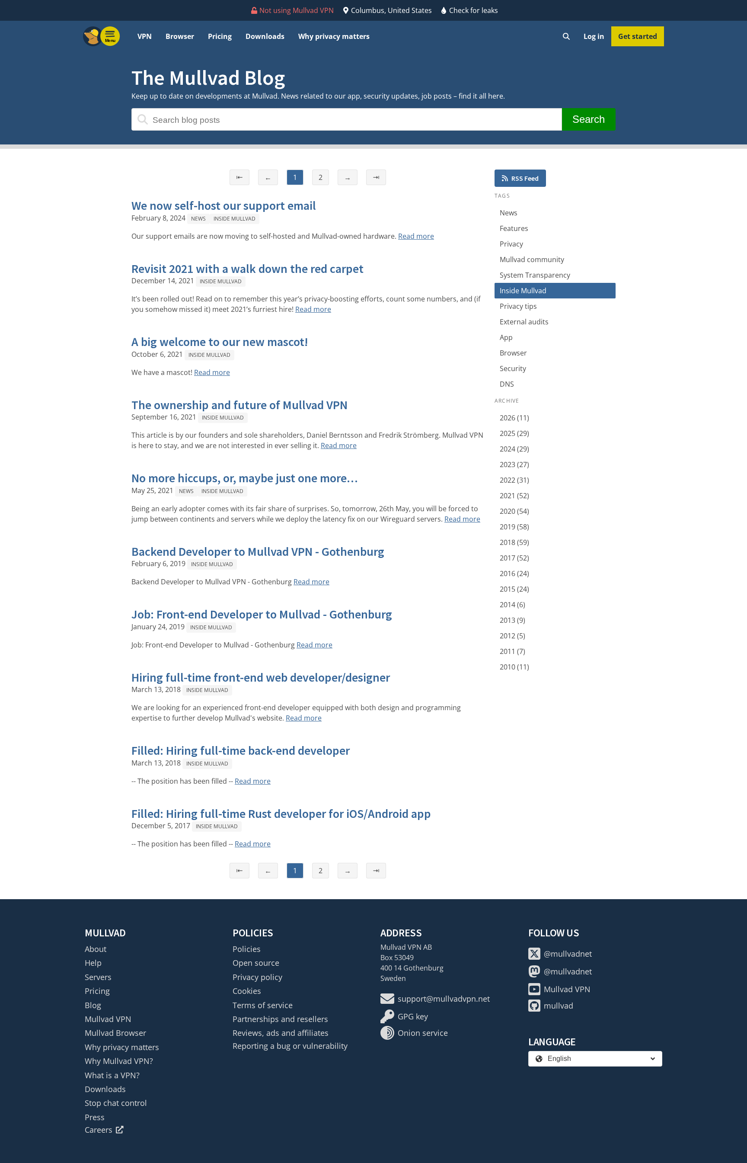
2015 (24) (514, 589)
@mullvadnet (568, 953)
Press (95, 1117)
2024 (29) (514, 449)
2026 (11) (514, 418)
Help (93, 963)
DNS (507, 384)
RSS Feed (525, 178)
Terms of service (263, 1005)
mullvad (558, 1005)
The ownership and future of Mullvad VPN (239, 405)
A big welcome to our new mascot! (219, 341)
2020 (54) (514, 511)
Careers (98, 1130)
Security (513, 368)
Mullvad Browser (115, 1033)
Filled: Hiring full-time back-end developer (240, 750)
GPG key (413, 1016)
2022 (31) (514, 480)
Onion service (423, 1033)
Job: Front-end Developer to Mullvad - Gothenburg (261, 614)
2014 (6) (512, 604)
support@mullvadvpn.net (444, 998)
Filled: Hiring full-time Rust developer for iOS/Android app (281, 813)
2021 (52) (514, 495)
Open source (256, 963)
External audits (524, 322)
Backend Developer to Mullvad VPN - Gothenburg (257, 551)
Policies (247, 949)
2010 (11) (514, 667)
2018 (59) (514, 542)
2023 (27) (514, 464)
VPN (144, 36)
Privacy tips (518, 306)
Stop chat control (116, 1103)
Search (588, 119)
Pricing (220, 36)
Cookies (247, 991)
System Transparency (535, 275)
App (506, 337)
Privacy (511, 244)
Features (514, 228)
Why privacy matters (334, 36)
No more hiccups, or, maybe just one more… (244, 478)
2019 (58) (514, 527)
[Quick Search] (566, 36)
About (95, 949)
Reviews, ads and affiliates (281, 1033)
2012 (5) (512, 636)
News (198, 218)
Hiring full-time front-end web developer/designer (260, 677)
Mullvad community (532, 259)
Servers (98, 977)
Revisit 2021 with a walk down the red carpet (247, 268)
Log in (594, 36)
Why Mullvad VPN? (119, 1061)
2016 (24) (514, 573)
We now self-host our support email (223, 205)
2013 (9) (512, 620)
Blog (93, 1005)
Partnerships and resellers (280, 1019)
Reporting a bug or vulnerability (290, 1046)
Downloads (265, 36)
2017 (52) (514, 558)
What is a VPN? (112, 1075)
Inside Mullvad (234, 218)
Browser (180, 36)
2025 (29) (514, 433)
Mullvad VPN (108, 1019)
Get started (637, 36)
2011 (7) (512, 651)
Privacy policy (257, 977)
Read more (416, 236)
